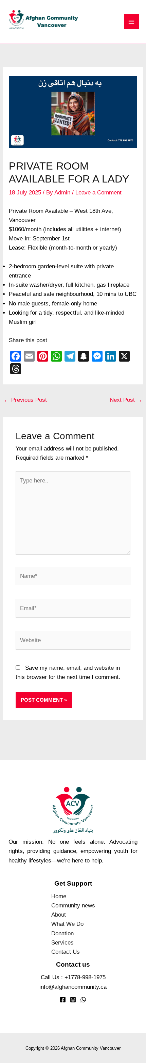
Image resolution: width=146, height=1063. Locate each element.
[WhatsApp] (83, 1000)
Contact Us (65, 952)
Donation (62, 933)
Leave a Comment (98, 192)
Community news (73, 905)
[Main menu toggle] (132, 22)
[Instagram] (73, 1000)
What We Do (67, 924)
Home (58, 896)
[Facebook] (63, 1000)
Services (62, 942)
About (58, 914)
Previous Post (25, 400)
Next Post (126, 400)
